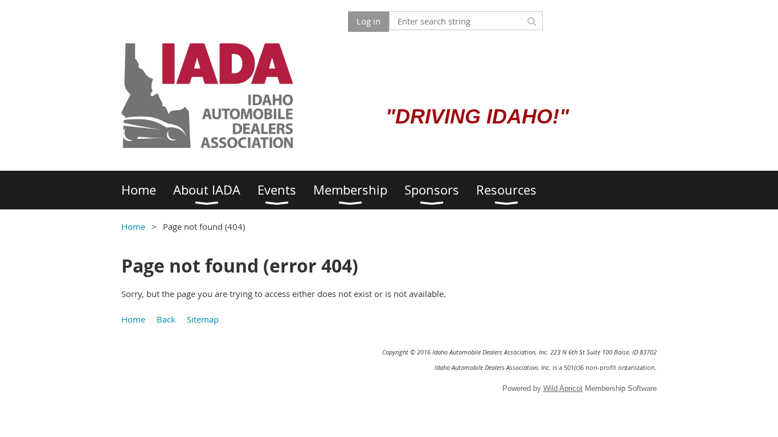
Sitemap (203, 319)
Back (166, 319)
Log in (368, 21)
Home (133, 226)
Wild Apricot (563, 388)
